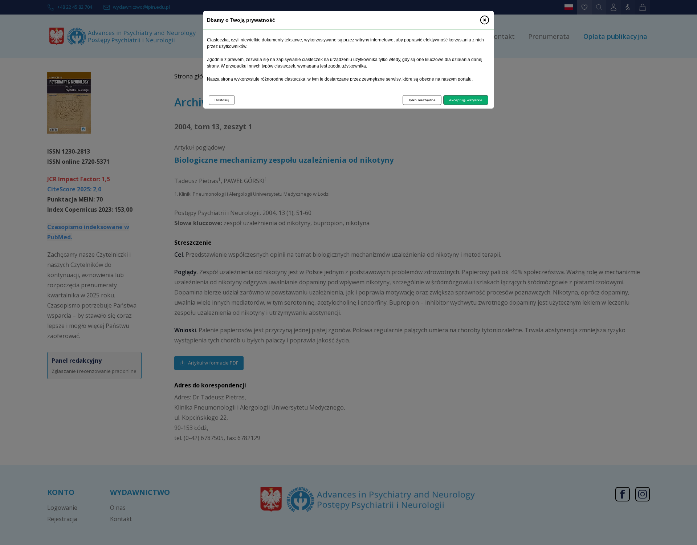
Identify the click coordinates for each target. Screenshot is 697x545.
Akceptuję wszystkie (465, 100)
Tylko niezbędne (422, 100)
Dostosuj (222, 100)
